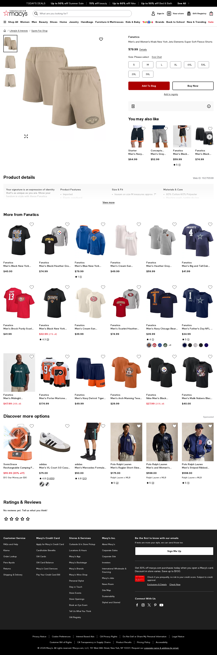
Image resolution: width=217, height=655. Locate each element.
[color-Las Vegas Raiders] (190, 345)
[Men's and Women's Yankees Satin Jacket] (162, 442)
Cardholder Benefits (45, 550)
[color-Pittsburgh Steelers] (201, 345)
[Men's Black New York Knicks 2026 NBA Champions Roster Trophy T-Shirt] (55, 303)
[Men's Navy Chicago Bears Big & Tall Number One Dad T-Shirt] (162, 303)
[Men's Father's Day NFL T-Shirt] (198, 303)
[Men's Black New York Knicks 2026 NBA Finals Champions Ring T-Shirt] (19, 240)
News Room (108, 584)
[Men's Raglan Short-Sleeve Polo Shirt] (126, 442)
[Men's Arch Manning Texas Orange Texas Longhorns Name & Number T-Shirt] (126, 372)
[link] (137, 155)
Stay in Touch (75, 587)
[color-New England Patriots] (206, 345)
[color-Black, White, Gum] (47, 484)
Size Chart (157, 57)
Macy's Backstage (78, 562)
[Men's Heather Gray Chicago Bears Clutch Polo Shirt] (162, 240)
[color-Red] (154, 345)
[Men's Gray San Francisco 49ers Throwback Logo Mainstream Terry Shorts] (160, 136)
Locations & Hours (78, 550)
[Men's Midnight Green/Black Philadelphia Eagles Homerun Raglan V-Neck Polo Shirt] (19, 372)
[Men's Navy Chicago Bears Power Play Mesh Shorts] (137, 136)
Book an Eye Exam (78, 605)
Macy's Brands (76, 568)
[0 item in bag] (211, 13)
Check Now (174, 584)
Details (143, 49)
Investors (106, 562)
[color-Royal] (160, 345)
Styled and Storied (111, 602)
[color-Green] (165, 345)
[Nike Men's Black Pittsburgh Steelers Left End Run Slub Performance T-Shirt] (162, 372)
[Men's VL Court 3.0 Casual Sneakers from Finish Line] (55, 442)
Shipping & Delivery (12, 575)
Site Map (106, 590)
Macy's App (74, 556)
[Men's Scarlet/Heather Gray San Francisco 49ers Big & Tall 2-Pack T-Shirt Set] (126, 303)
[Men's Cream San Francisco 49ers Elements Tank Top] (126, 240)
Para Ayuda (9, 562)
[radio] (149, 345)
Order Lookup (10, 556)
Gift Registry (75, 617)
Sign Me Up (174, 551)
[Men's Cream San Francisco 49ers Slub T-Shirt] (90, 303)
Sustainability (108, 596)
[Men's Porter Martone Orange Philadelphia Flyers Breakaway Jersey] (55, 372)
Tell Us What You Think (80, 611)
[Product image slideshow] (63, 88)
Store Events (75, 593)
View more (109, 202)
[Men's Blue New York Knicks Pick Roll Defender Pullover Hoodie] (90, 240)
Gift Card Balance (45, 562)
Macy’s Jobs (108, 578)
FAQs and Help (10, 544)
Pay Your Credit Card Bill (48, 575)
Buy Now (193, 85)
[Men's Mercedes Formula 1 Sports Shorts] (90, 442)
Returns (7, 568)
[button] (54, 88)
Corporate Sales (109, 550)
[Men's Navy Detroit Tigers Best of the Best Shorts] (90, 372)
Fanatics (133, 36)
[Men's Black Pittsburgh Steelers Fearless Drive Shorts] (182, 136)
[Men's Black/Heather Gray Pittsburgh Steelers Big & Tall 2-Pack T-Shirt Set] (55, 240)
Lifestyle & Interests (19, 31)
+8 (170, 345)
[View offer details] (171, 106)
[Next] (209, 137)
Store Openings (76, 599)
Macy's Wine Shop (78, 575)
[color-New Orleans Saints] (195, 345)
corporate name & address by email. (161, 648)
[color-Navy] (149, 345)
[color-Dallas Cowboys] (185, 345)
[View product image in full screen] (26, 136)
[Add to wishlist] (101, 39)
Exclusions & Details (157, 584)
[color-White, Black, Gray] (42, 484)
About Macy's (108, 544)
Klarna (6, 550)
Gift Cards (41, 556)
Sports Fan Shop (39, 31)
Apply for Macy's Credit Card (50, 544)
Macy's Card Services (46, 568)
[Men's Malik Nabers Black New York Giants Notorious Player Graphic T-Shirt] (198, 372)
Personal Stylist (76, 581)
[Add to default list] (143, 129)
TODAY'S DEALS (35, 3)
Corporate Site (109, 556)
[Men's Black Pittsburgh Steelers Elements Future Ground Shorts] (204, 136)
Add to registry (171, 94)
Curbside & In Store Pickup (82, 544)
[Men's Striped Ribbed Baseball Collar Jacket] (198, 442)
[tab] (10, 43)
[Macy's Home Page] (15, 13)
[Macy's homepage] (4, 30)
